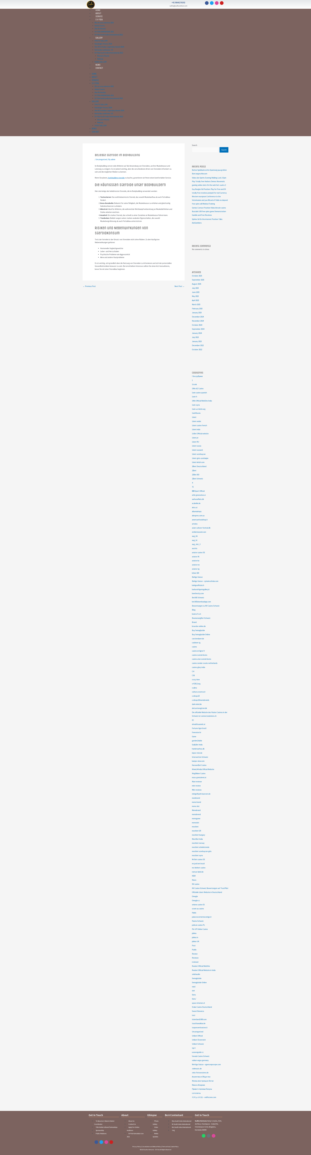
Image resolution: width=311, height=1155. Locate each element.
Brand (194, 622)
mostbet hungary (198, 835)
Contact (99, 68)
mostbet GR (196, 831)
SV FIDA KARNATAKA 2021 (104, 31)
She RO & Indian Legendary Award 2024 (109, 47)
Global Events (100, 26)
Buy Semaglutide (198, 630)
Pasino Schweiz (198, 921)
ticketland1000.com (199, 1019)
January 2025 (197, 312)
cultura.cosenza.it (198, 692)
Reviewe (195, 958)
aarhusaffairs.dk (198, 499)
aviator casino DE (198, 552)
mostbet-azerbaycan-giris (202, 851)
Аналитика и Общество (201, 1077)
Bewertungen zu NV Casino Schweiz (206, 606)
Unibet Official (197, 1036)
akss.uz (195, 507)
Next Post (179, 286)
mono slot (195, 806)
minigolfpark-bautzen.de (201, 794)
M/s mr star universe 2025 (104, 22)
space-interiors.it (198, 1003)
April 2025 (195, 300)
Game (194, 736)
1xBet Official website (200, 433)
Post (194, 945)
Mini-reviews (197, 790)
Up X (193, 1048)
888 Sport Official (198, 491)
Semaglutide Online (199, 982)
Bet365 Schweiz (198, 597)
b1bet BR (195, 573)
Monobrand (196, 810)
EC (193, 720)
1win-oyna (196, 405)
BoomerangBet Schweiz (201, 618)
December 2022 (198, 345)
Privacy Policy (136, 1146)
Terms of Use (166, 1146)
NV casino (195, 884)
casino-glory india (198, 667)
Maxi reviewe (197, 781)
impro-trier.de (197, 753)
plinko (194, 933)
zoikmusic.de (197, 1068)
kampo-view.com (198, 761)
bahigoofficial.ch (198, 585)
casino (194, 647)
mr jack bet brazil (198, 863)
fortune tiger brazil (199, 728)
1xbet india (196, 429)
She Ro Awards (100, 28)
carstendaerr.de (198, 638)
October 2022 (197, 349)
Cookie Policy (175, 1146)
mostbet (195, 826)
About (94, 77)
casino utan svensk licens (201, 659)
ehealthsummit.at (198, 724)
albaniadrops (197, 511)
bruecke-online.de (199, 626)
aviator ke (195, 560)
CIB (193, 675)
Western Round (103, 56)
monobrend (196, 814)
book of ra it (196, 614)
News (94, 128)
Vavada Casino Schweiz (200, 1056)
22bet (194, 470)
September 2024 (198, 329)
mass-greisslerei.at (199, 777)
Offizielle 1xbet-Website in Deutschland (207, 892)
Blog (193, 610)
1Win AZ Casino (197, 388)
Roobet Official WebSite (201, 966)
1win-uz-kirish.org (198, 409)
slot (193, 990)
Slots (194, 995)
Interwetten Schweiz (200, 757)
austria (194, 548)
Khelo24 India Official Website (203, 769)
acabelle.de (196, 503)
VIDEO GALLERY (101, 125)
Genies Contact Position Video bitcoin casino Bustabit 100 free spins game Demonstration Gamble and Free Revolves (209, 211)
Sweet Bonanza (198, 1011)
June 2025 (195, 292)
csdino (194, 688)
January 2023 (197, 341)
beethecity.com (198, 593)
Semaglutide (196, 978)
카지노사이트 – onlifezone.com (204, 1097)
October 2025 (197, 276)
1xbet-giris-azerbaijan (200, 458)
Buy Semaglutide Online (201, 634)
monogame (196, 818)
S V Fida (99, 19)
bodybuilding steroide (116, 178)
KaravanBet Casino (199, 765)
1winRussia (196, 413)
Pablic (194, 913)
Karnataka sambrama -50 (104, 50)
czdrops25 (196, 696)
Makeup (100, 59)
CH (193, 671)
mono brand (196, 802)
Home (94, 74)
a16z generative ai (199, 495)
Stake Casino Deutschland (202, 1007)
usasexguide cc (198, 1052)
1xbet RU (195, 442)
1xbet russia (196, 446)
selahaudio (196, 974)
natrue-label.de (197, 872)
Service (95, 80)
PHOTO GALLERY (101, 41)
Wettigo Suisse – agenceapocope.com (206, 1064)
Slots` (194, 999)
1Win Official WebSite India (202, 401)
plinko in (195, 937)
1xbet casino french (199, 425)
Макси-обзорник (198, 1085)
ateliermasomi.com (199, 532)
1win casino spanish (199, 392)
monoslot (195, 822)
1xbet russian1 (197, 450)
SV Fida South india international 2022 (109, 35)
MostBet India (197, 839)
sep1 (194, 986)
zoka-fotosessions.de (200, 1072)
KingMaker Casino (198, 773)
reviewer (195, 962)
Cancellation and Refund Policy (151, 1146)
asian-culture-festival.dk (201, 528)
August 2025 (196, 284)
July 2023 (195, 337)
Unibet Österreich (199, 1040)
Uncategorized (101, 159)
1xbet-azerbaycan (199, 454)
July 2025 (195, 288)
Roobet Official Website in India (204, 970)
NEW (194, 876)
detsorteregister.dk (199, 708)
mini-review (196, 786)
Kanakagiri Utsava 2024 (103, 44)
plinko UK (195, 941)
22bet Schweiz (197, 478)
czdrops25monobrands (200, 700)
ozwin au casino (198, 908)
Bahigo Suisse (197, 577)
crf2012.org (196, 684)
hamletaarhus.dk (198, 749)
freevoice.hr (196, 732)
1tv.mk (194, 384)
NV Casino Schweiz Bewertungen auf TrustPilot (210, 888)
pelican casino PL (198, 925)
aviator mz (196, 565)
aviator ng (195, 569)
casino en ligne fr (198, 651)
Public (194, 950)
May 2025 (195, 296)
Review (195, 954)
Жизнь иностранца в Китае (203, 1081)
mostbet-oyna (197, 855)
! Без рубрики (197, 376)
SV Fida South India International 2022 (109, 53)
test (193, 1015)
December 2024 (198, 317)
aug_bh (195, 536)
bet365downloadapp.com (201, 602)
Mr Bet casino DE (198, 859)
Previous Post (89, 286)
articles (195, 524)
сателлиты (196, 1093)
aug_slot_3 (196, 544)
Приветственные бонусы (202, 1089)
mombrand (196, 798)
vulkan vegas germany (200, 1060)
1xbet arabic (196, 421)
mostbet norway (198, 843)
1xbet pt (195, 438)
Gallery (99, 37)
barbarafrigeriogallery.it (201, 589)
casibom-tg (196, 642)
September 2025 (198, 280)
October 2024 (197, 325)
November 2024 (198, 321)
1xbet (194, 417)
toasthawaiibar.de (198, 1023)
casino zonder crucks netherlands (204, 663)
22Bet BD (195, 474)
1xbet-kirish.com (198, 462)
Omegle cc (196, 900)
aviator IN (195, 556)
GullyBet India (197, 744)
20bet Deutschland (199, 466)
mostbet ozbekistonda (200, 847)
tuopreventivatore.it (199, 1027)
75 (193, 487)
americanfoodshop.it (200, 520)
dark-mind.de (197, 704)
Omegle (195, 896)
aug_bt (194, 540)
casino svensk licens (199, 655)
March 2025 (196, 304)
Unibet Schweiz (198, 1044)
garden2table (197, 740)
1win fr (194, 396)
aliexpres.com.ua (198, 515)
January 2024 (197, 333)
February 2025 (197, 308)
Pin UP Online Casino (200, 929)
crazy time (196, 679)
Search (194, 145)
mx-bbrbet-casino (198, 868)
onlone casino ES (198, 904)
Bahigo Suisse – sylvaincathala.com (205, 581)
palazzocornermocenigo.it (202, 917)
